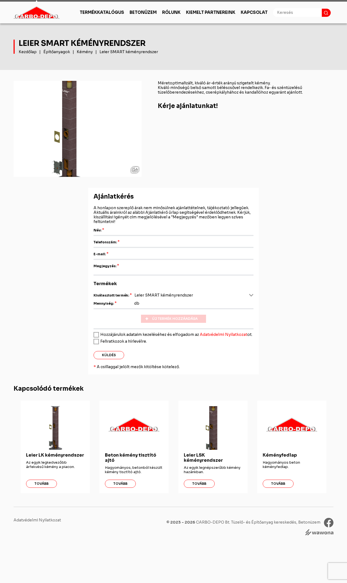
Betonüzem (143, 12)
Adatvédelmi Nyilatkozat (223, 334)
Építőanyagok (56, 52)
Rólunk (171, 12)
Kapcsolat (254, 12)
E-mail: (100, 254)
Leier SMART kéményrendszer (128, 52)
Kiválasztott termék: (111, 295)
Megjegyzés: (105, 266)
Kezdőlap (28, 52)
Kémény (85, 52)
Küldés (109, 355)
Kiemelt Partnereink (210, 12)
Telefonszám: (105, 242)
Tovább (41, 484)
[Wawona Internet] (319, 532)
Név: (98, 230)
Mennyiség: (104, 303)
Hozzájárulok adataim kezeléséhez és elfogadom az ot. (176, 334)
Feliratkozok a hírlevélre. (123, 341)
